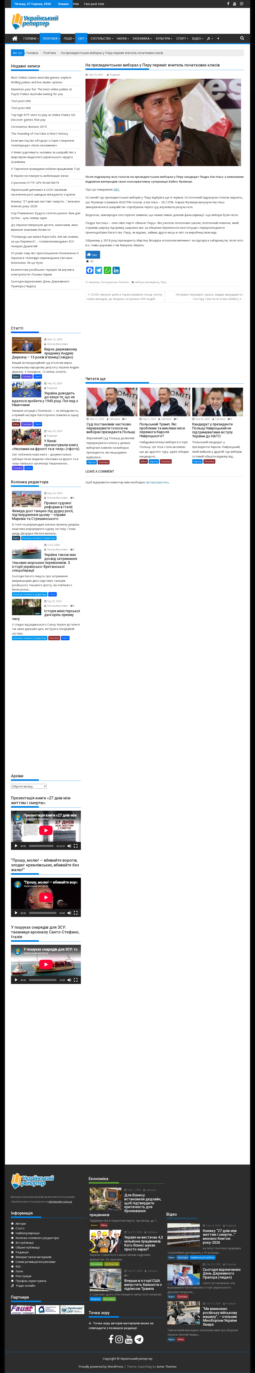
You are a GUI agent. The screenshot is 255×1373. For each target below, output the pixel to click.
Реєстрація (23, 1276)
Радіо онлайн (25, 1285)
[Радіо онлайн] (209, 38)
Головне (29, 38)
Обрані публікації (27, 1247)
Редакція (115, 74)
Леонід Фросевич (57, 344)
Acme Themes (167, 1366)
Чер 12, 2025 (96, 419)
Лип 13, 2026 (54, 339)
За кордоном (109, 282)
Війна (144, 461)
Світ (81, 38)
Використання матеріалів (33, 1257)
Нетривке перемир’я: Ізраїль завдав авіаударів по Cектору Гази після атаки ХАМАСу (209, 297)
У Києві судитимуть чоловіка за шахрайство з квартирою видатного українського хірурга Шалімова (43, 157)
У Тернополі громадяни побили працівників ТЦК (45, 169)
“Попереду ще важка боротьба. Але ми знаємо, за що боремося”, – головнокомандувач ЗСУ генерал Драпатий (45, 241)
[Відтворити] (16, 846)
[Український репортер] (15, 38)
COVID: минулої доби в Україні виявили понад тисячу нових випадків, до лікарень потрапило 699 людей (124, 297)
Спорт (181, 38)
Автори (20, 1223)
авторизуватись (157, 482)
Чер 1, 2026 (134, 1190)
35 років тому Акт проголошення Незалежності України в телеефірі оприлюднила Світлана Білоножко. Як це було (45, 258)
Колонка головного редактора (38, 537)
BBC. (117, 189)
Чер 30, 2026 (54, 383)
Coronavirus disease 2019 (29, 126)
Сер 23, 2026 (213, 1264)
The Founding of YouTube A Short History (39, 133)
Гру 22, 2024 (54, 601)
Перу (163, 282)
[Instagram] (119, 1341)
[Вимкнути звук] (69, 846)
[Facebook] (111, 1341)
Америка (94, 282)
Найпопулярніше (27, 1233)
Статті (38, 376)
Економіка (141, 38)
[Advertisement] (171, 22)
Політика (50, 38)
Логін (19, 1271)
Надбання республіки (202, 1257)
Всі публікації (24, 1243)
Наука (122, 38)
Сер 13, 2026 (213, 1303)
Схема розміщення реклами (35, 1262)
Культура (163, 38)
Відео (196, 38)
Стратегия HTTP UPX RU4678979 (35, 183)
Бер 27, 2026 (134, 1271)
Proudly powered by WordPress (101, 1366)
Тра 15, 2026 (134, 1232)
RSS (18, 1266)
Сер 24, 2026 (213, 1225)
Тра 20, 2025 (202, 419)
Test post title (120, 4)
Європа (92, 462)
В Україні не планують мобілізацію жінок (40, 176)
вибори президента (147, 282)
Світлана (114, 419)
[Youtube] (129, 1341)
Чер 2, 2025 (149, 419)
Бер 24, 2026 (54, 493)
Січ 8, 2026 (53, 545)
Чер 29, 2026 (54, 431)
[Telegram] (139, 1341)
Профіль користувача (30, 1281)
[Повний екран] (76, 846)
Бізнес (94, 1225)
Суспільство (101, 38)
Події (68, 38)
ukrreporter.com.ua (60, 1201)
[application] (46, 830)
